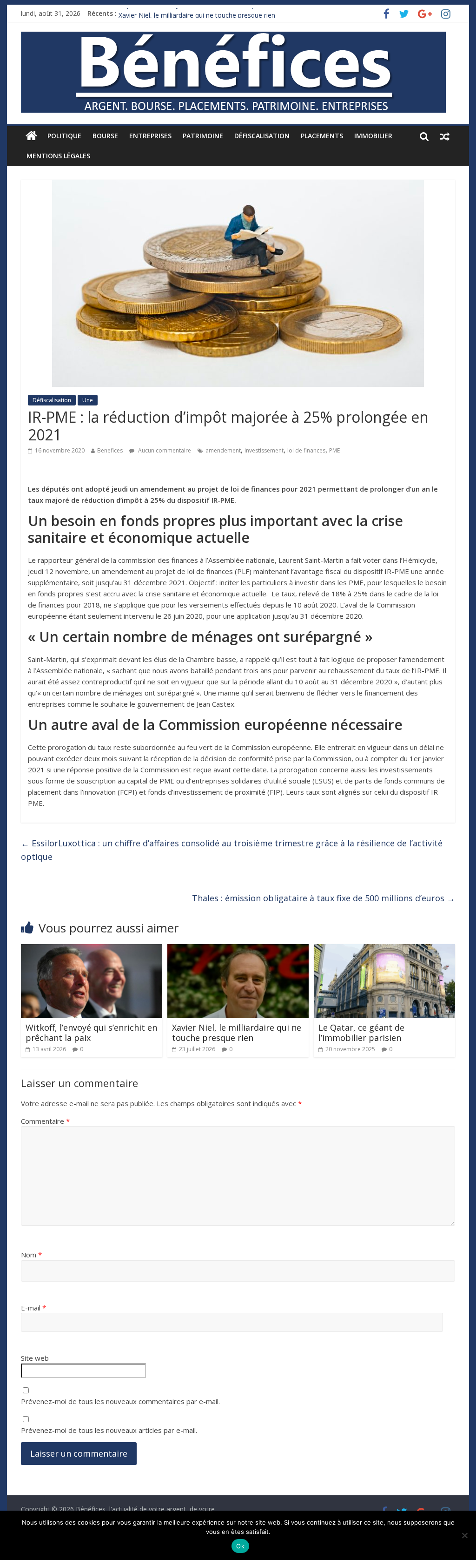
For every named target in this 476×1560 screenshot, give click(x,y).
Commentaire (45, 1121)
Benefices (110, 450)
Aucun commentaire (164, 450)
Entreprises (150, 135)
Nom (31, 1254)
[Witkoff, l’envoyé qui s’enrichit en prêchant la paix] (91, 950)
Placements (322, 135)
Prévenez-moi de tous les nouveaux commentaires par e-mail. (120, 1401)
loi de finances (306, 450)
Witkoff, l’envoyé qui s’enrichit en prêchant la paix (91, 1032)
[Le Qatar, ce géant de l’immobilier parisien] (384, 950)
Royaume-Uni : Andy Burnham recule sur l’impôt (190, 13)
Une (87, 400)
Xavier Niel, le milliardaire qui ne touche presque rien (236, 1032)
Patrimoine (203, 135)
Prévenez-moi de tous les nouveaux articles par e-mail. (109, 1430)
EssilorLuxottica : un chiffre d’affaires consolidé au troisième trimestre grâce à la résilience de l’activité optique (232, 849)
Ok (240, 1546)
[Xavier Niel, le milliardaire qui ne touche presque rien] (237, 950)
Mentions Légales (58, 155)
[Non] (464, 1535)
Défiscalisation (262, 135)
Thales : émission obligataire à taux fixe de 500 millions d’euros (323, 898)
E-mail (33, 1307)
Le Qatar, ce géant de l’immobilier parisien (361, 1032)
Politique (64, 135)
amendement (223, 450)
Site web (35, 1358)
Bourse (105, 135)
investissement (264, 450)
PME (334, 450)
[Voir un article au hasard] (445, 136)
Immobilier (373, 135)
